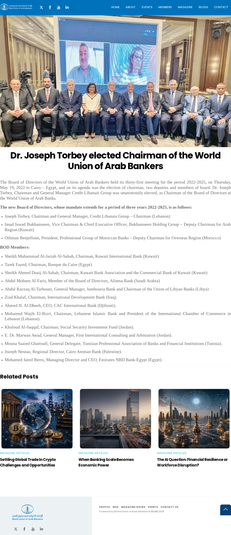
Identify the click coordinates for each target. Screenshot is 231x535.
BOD (116, 507)
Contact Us (169, 507)
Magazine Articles (14, 453)
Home (115, 7)
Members (165, 7)
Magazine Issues (133, 507)
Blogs (203, 7)
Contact (221, 7)
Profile (104, 507)
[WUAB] (16, 8)
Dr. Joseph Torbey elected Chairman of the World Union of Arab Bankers (115, 160)
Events (147, 7)
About (131, 7)
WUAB (154, 511)
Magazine (185, 7)
